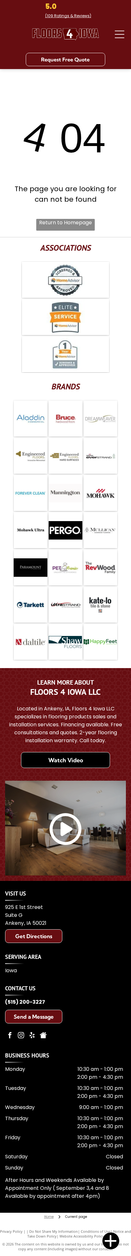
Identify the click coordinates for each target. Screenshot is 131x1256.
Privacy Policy (11, 1231)
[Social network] (43, 1036)
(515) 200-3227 (25, 1002)
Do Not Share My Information (53, 1231)
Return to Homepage (65, 222)
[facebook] (10, 1036)
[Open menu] (119, 34)
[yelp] (32, 1036)
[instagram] (21, 1036)
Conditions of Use (95, 1231)
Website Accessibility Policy (81, 1236)
